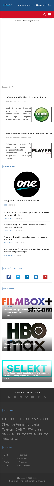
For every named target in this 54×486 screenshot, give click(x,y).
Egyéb (6, 462)
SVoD (36, 418)
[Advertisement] (27, 55)
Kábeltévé (23, 455)
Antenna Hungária (25, 424)
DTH (5, 418)
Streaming (8, 255)
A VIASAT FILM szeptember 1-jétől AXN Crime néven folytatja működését (26, 213)
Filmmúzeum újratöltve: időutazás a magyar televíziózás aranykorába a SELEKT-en (26, 374)
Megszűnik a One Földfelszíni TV (22, 200)
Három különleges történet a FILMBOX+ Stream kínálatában (23, 310)
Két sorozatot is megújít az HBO (27, 21)
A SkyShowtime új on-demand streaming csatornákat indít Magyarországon (26, 250)
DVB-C (25, 418)
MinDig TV (19, 434)
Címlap (4, 87)
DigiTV (39, 430)
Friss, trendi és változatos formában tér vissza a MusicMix (25, 238)
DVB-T (20, 429)
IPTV (29, 429)
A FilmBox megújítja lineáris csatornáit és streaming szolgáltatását (25, 226)
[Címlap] (7, 5)
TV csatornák (10, 218)
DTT (5, 205)
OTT (14, 418)
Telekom (8, 429)
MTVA (14, 439)
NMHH (6, 434)
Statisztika (23, 458)
